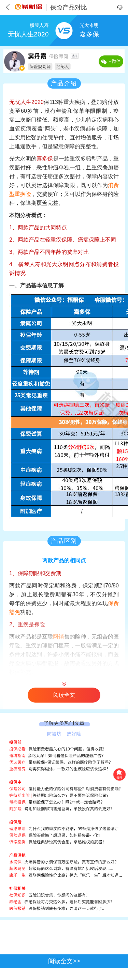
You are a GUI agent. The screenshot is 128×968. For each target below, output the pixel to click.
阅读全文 (64, 695)
